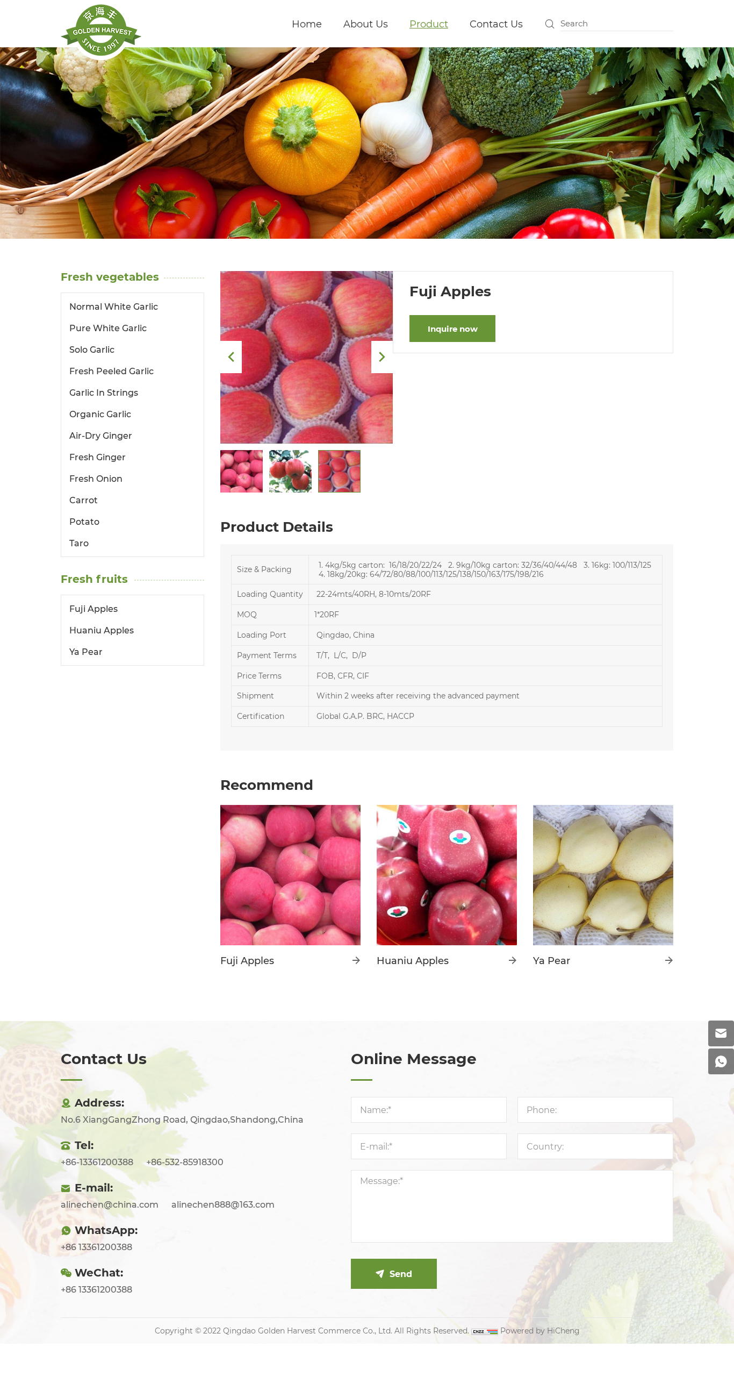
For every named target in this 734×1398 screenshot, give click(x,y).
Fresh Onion (96, 478)
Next (382, 357)
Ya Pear (86, 651)
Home (307, 23)
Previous (231, 357)
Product (428, 23)
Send (401, 1273)
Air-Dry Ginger (100, 435)
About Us (365, 23)
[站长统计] (484, 1330)
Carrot (83, 499)
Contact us (496, 23)
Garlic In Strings (103, 392)
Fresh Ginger (97, 456)
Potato (84, 521)
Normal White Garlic (113, 306)
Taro (79, 542)
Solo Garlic (91, 349)
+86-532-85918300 (185, 1161)
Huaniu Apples (101, 630)
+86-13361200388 (97, 1161)
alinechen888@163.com (223, 1204)
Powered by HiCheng (540, 1330)
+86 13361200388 (96, 1246)
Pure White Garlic (108, 327)
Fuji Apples (93, 608)
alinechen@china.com (110, 1204)
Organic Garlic (100, 413)
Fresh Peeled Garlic (111, 370)
